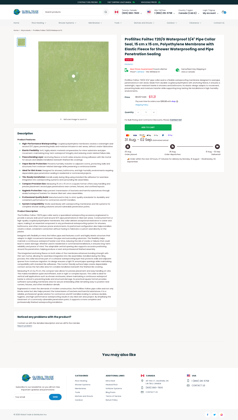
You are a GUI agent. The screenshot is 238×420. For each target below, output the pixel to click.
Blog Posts (110, 392)
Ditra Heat (110, 380)
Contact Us (219, 23)
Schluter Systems (114, 388)
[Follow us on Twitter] (214, 415)
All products (26, 30)
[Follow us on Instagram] (221, 415)
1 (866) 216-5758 (200, 380)
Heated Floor (112, 384)
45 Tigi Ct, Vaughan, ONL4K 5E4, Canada (157, 382)
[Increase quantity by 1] (153, 112)
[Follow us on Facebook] (207, 415)
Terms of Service (113, 396)
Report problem (24, 325)
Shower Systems (66, 23)
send (55, 397)
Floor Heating (38, 23)
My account (209, 13)
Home (16, 23)
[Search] (106, 12)
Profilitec (129, 64)
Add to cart (148, 127)
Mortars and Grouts (143, 23)
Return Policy (112, 400)
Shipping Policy (141, 105)
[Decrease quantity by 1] (138, 112)
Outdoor (171, 23)
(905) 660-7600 (154, 387)
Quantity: (129, 112)
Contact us (152, 392)
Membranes (94, 23)
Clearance (194, 23)
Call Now (140, 71)
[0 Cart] (223, 12)
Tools (116, 23)
